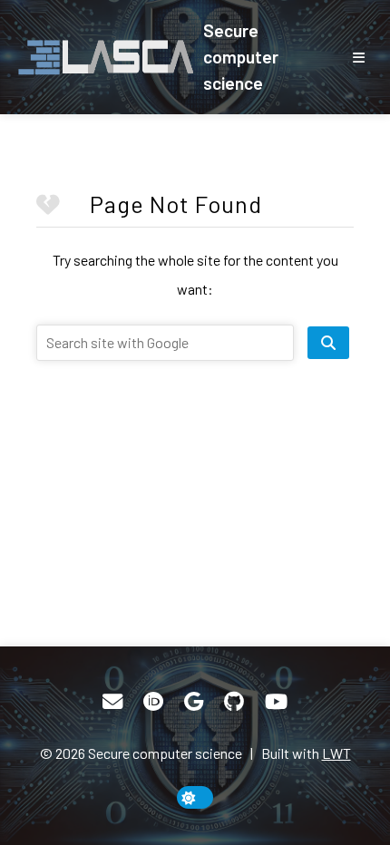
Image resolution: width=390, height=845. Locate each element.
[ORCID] (153, 701)
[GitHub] (234, 701)
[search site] (328, 342)
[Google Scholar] (194, 701)
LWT (336, 753)
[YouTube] (276, 701)
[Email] (112, 701)
